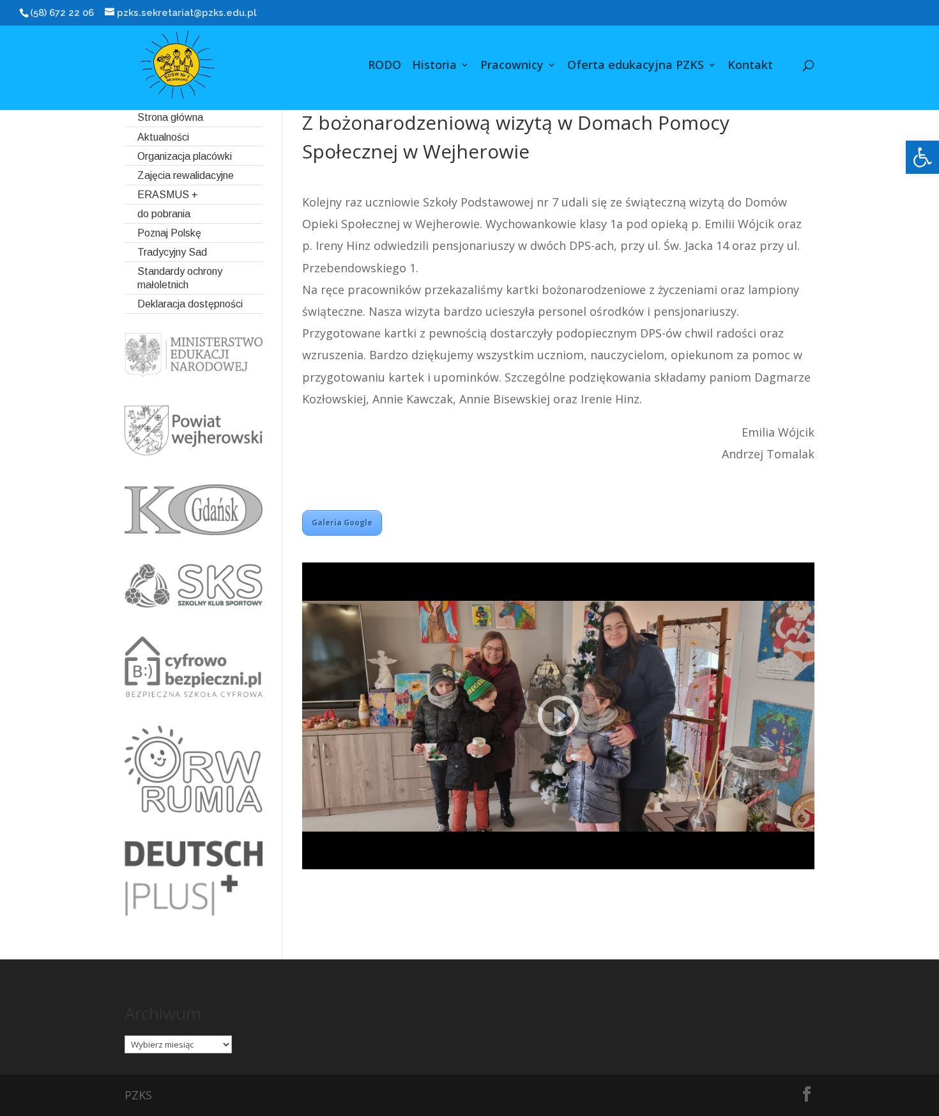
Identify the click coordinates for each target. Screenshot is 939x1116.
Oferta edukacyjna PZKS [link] (635, 66)
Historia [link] (434, 66)
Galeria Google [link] (342, 522)
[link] (922, 157)
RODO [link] (384, 66)
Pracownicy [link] (512, 66)
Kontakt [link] (750, 66)
